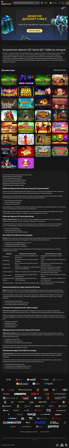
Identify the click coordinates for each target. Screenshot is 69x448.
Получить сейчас (34, 31)
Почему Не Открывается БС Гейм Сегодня (14, 182)
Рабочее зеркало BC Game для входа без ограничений (17, 175)
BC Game (6, 3)
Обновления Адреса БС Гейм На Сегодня (13, 185)
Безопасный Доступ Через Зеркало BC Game (14, 180)
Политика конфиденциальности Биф (28, 431)
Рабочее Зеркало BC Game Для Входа (12, 176)
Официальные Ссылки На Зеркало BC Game (14, 183)
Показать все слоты (60, 70)
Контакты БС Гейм (44, 431)
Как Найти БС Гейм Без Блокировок (12, 178)
